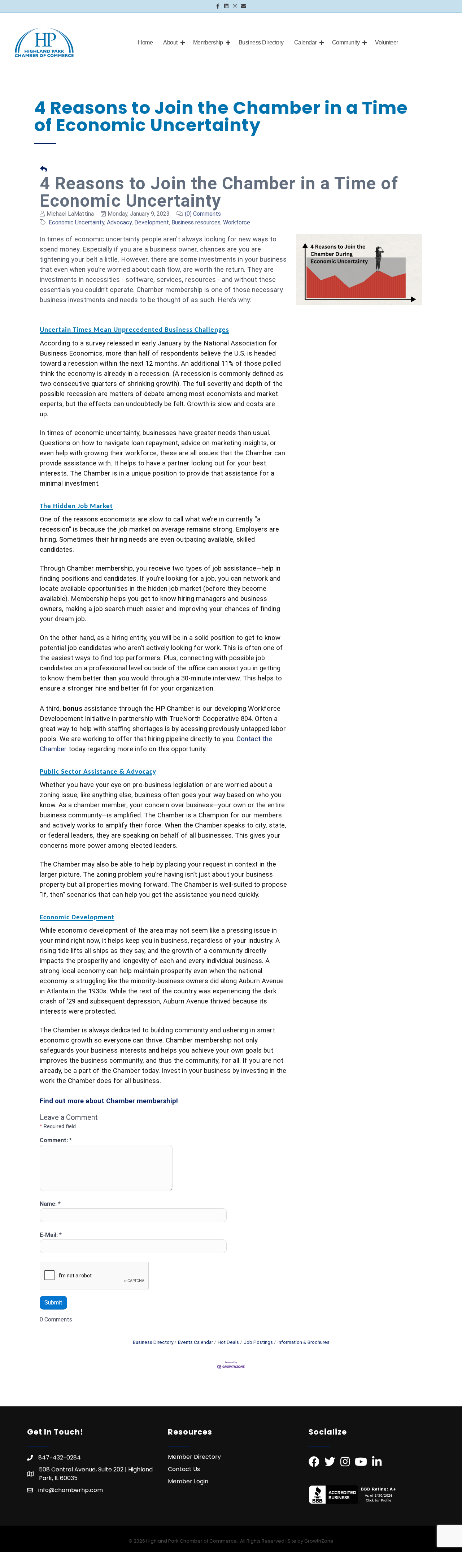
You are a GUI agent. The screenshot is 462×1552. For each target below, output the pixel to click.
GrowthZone (319, 1541)
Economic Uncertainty (76, 222)
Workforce (236, 222)
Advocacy (119, 222)
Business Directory (261, 42)
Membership (208, 42)
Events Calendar (195, 1342)
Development (151, 222)
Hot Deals (228, 1342)
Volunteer (386, 42)
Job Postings (258, 1342)
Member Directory (194, 1457)
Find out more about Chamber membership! (110, 1101)
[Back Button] (43, 169)
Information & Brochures (304, 1342)
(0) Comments (203, 213)
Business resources (196, 222)
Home (145, 42)
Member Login (188, 1481)
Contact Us (184, 1469)
